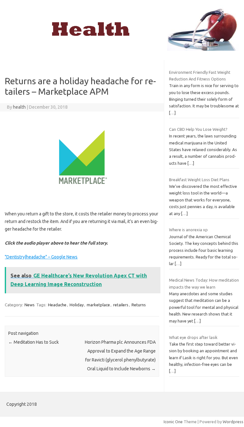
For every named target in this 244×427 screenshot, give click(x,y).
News (29, 305)
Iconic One (173, 421)
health (19, 107)
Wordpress (233, 421)
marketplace (98, 305)
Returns (139, 305)
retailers (120, 305)
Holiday (77, 305)
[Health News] (122, 49)
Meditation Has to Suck (33, 342)
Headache (57, 305)
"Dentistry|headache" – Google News (41, 256)
